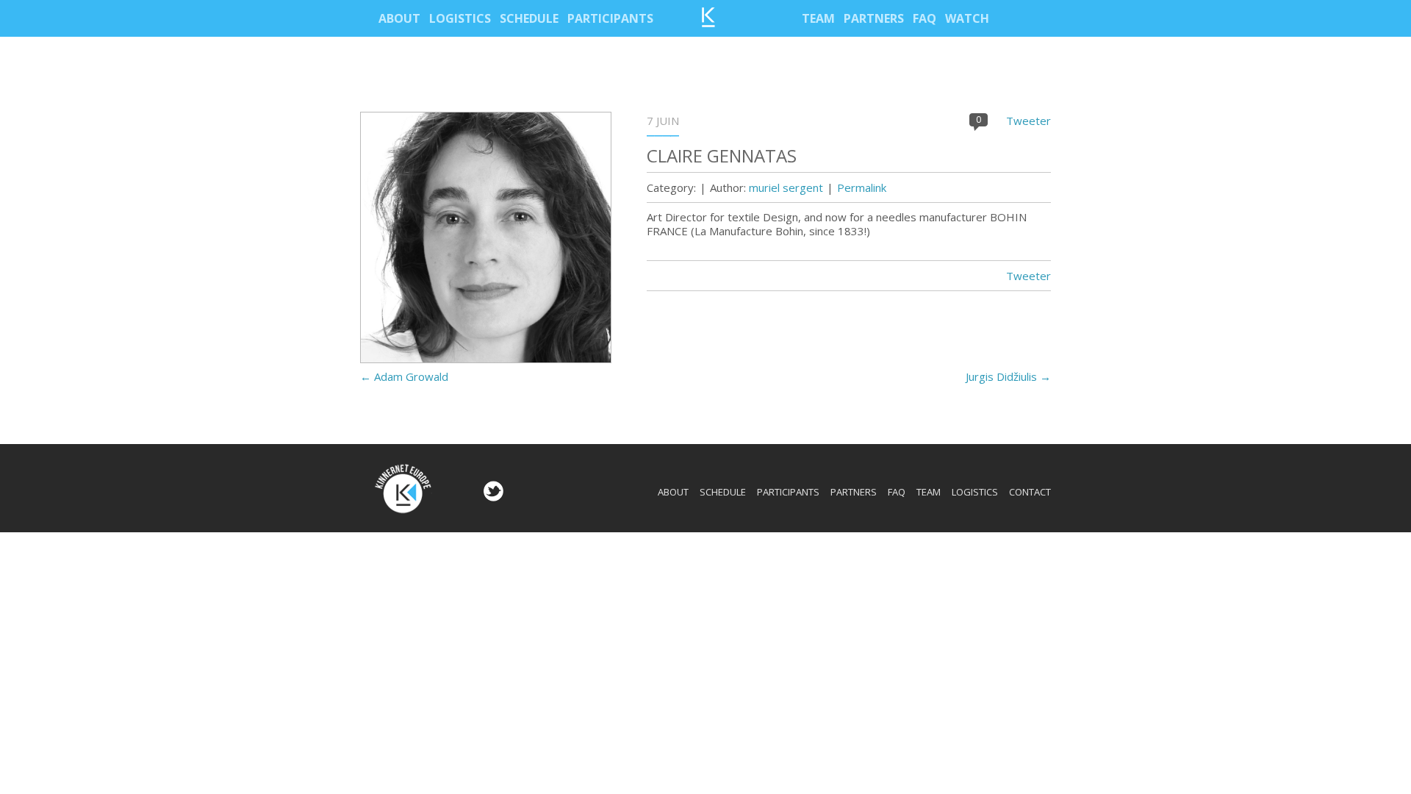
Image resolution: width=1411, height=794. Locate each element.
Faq (924, 18)
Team (818, 18)
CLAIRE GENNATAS (722, 155)
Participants (610, 18)
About (399, 18)
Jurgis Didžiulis (1008, 376)
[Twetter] (491, 497)
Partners (874, 18)
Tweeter (1028, 120)
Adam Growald (404, 376)
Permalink (861, 187)
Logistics (460, 18)
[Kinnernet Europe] (708, 23)
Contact (1030, 491)
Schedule (529, 18)
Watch (967, 18)
